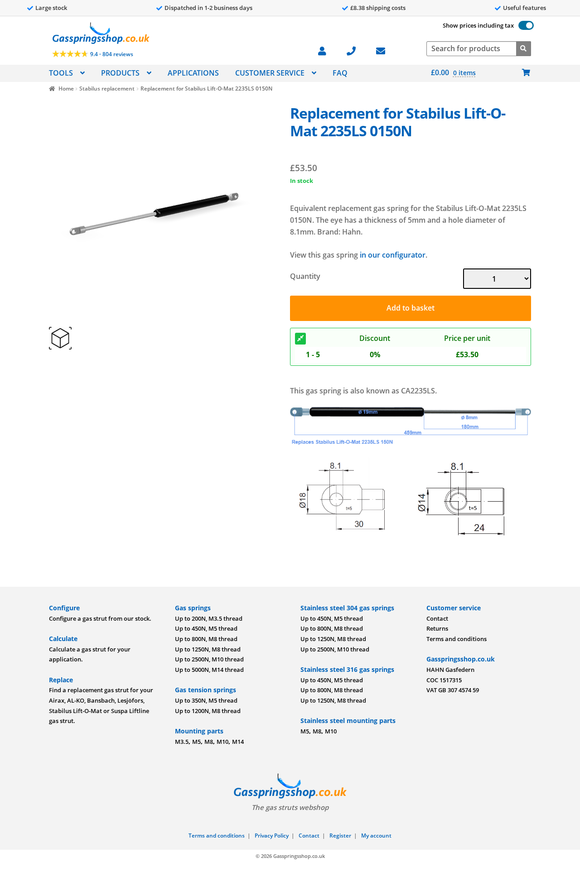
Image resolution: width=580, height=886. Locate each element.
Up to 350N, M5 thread (206, 700)
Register (340, 835)
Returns (437, 628)
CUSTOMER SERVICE (269, 73)
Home (65, 88)
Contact (437, 618)
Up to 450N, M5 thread (206, 628)
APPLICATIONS (193, 73)
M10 (222, 742)
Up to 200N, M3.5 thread (208, 618)
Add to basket (411, 308)
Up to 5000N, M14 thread (209, 670)
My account (376, 835)
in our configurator (392, 255)
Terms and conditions (456, 639)
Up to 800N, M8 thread (206, 639)
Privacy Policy (272, 835)
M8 (208, 742)
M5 (196, 742)
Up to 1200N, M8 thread (208, 711)
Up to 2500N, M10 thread (209, 659)
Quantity (305, 276)
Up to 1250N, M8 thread (208, 649)
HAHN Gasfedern (450, 670)
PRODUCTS (120, 73)
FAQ (340, 73)
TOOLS (61, 73)
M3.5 (181, 742)
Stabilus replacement (107, 88)
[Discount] (300, 339)
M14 (238, 742)
